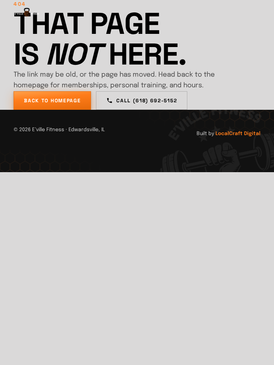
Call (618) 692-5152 (146, 100)
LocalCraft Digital (237, 133)
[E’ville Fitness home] (27, 14)
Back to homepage (52, 100)
